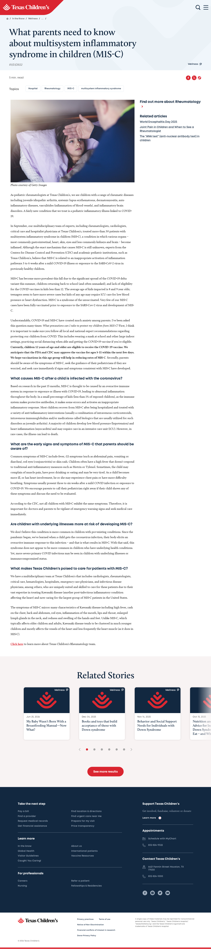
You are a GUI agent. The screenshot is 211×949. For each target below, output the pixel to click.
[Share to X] (194, 78)
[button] (199, 77)
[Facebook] (144, 892)
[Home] (7, 18)
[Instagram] (152, 892)
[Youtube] (167, 892)
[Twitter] (160, 892)
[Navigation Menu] (205, 7)
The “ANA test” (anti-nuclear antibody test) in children (169, 138)
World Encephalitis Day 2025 (158, 122)
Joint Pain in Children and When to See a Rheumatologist (167, 129)
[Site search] (198, 7)
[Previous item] (80, 749)
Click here (17, 644)
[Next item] (130, 749)
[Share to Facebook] (188, 78)
